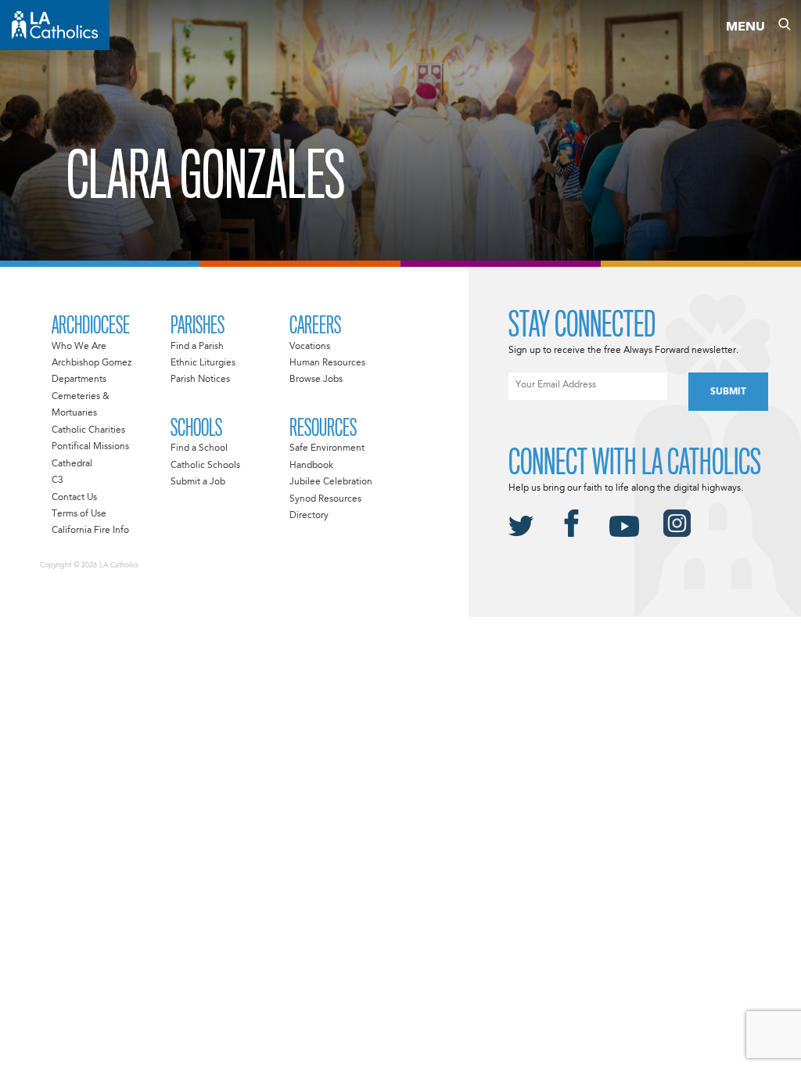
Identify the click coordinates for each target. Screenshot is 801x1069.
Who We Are (79, 346)
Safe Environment (327, 448)
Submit (728, 392)
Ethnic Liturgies (203, 363)
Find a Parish (197, 346)
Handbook (311, 465)
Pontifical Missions (90, 447)
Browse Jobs (316, 379)
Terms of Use (79, 514)
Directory (309, 515)
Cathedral (72, 464)
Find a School (199, 448)
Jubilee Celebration (330, 482)
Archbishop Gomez (91, 363)
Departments (79, 379)
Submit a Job (198, 482)
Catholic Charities (88, 430)
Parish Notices (200, 379)
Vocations (309, 346)
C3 (57, 480)
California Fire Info (90, 530)
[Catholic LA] (55, 25)
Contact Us (74, 497)
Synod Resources (325, 499)
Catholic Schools (205, 465)
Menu (745, 27)
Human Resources (327, 363)
